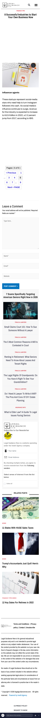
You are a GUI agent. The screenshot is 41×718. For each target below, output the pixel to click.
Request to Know (20, 710)
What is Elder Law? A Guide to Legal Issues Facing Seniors (20, 413)
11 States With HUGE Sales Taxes (17, 527)
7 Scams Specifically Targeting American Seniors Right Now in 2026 (20, 295)
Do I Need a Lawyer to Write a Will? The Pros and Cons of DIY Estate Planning (20, 397)
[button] (29, 5)
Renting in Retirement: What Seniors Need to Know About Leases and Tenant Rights (20, 360)
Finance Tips (20, 11)
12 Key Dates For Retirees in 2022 (18, 602)
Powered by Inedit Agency (18, 695)
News (4, 523)
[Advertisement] (20, 41)
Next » (11, 187)
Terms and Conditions (21, 624)
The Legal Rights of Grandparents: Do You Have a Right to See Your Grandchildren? (20, 379)
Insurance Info (20, 407)
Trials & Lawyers (20, 322)
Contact (22, 627)
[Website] (20, 276)
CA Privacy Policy (20, 706)
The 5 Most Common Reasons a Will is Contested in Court (20, 343)
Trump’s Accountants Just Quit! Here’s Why (20, 565)
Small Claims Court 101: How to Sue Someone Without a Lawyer (20, 328)
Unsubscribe (30, 627)
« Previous (11, 173)
